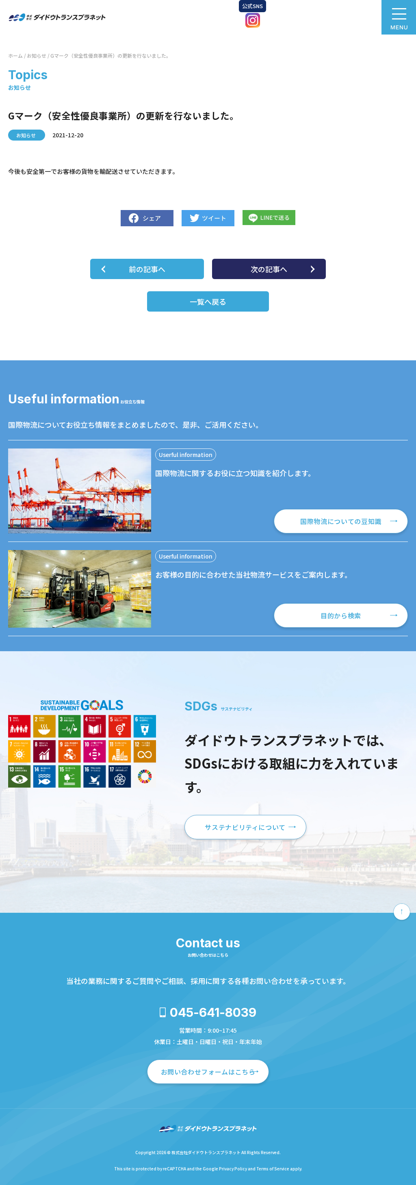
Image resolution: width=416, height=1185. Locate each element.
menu (398, 17)
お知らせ (36, 55)
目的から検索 (341, 615)
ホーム (15, 55)
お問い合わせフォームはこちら (208, 1072)
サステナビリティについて (245, 827)
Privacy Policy (233, 1169)
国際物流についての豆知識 (340, 521)
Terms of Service (272, 1169)
